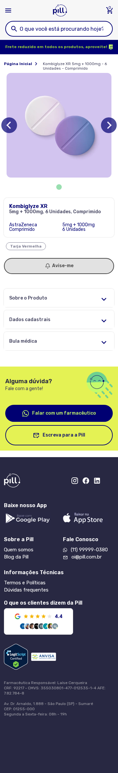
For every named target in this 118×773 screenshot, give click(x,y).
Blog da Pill (16, 557)
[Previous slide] (9, 125)
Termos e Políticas (25, 583)
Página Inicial (18, 63)
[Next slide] (109, 125)
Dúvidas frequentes (26, 590)
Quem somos (18, 550)
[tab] (59, 187)
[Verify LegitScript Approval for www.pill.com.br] (16, 657)
